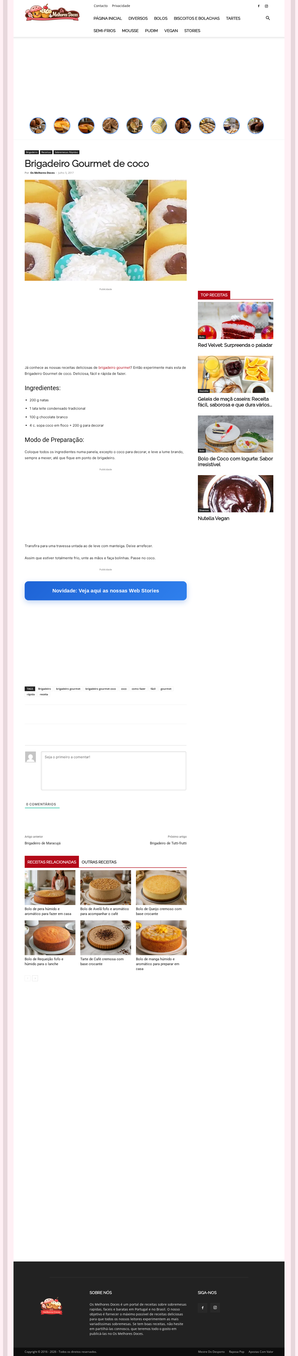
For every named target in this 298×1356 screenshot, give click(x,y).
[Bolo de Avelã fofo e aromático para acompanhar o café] (105, 887)
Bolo (201, 337)
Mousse (130, 30)
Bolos (160, 18)
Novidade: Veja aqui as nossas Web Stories (105, 591)
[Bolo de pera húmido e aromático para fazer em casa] (50, 887)
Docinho (203, 390)
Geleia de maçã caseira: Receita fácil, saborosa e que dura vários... (235, 402)
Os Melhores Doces (42, 172)
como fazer (139, 688)
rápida (31, 694)
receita (44, 694)
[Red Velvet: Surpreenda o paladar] (235, 320)
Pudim (151, 30)
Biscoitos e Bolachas (197, 18)
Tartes (233, 18)
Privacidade (121, 5)
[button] (267, 18)
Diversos (138, 18)
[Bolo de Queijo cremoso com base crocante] (161, 887)
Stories (192, 30)
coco (124, 688)
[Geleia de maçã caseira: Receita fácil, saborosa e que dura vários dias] (235, 374)
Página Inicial (108, 18)
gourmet (166, 688)
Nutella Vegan (213, 518)
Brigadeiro (31, 152)
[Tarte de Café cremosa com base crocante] (105, 937)
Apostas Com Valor (261, 1352)
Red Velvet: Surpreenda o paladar (235, 345)
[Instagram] (266, 6)
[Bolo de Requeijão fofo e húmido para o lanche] (50, 937)
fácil (153, 688)
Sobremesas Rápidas (66, 152)
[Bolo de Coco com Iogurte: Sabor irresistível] (235, 434)
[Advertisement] (149, 75)
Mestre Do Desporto (211, 1352)
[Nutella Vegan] (235, 493)
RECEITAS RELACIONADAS (51, 862)
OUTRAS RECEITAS (99, 862)
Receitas (46, 152)
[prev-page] (27, 978)
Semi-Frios (104, 30)
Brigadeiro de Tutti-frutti (168, 843)
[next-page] (35, 978)
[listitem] (37, 125)
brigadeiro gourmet (114, 367)
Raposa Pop (236, 1352)
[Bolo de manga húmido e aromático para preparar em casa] (161, 937)
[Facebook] (258, 6)
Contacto (101, 5)
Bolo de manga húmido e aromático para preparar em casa (157, 964)
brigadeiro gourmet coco (100, 688)
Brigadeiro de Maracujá (43, 843)
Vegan (171, 30)
